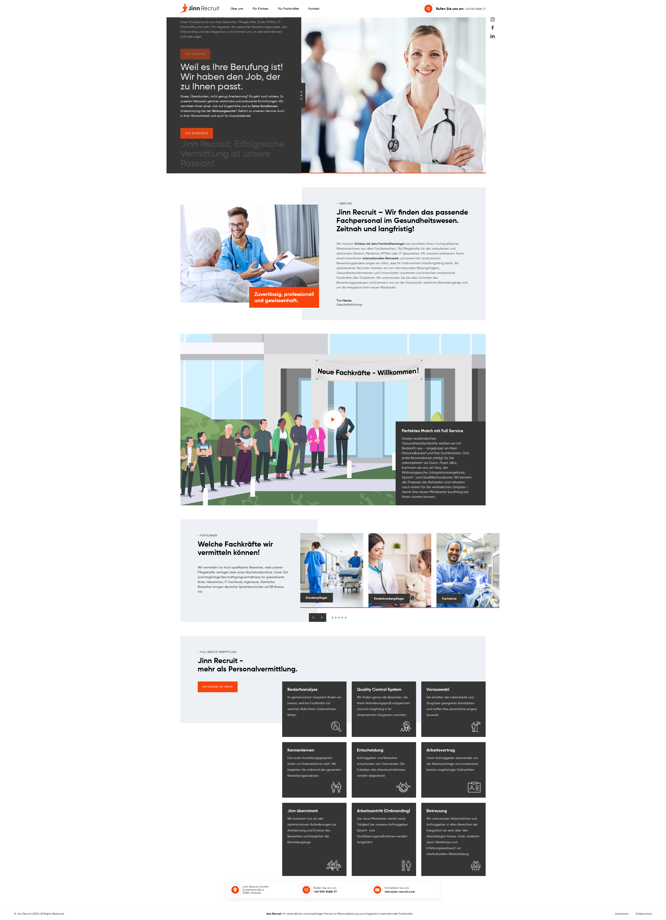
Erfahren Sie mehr (218, 686)
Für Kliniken (260, 9)
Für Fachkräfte (288, 9)
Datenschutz (644, 913)
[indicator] (301, 92)
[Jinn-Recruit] (199, 8)
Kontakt (313, 9)
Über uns (236, 9)
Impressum (622, 913)
